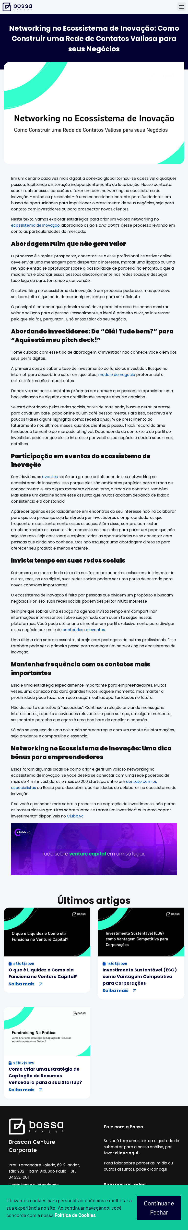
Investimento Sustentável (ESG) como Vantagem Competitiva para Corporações (140, 976)
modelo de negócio (117, 374)
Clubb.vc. (75, 816)
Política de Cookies (75, 1215)
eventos (49, 477)
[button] (181, 6)
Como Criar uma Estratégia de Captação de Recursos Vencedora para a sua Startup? (45, 1075)
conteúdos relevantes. (84, 630)
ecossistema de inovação (35, 225)
